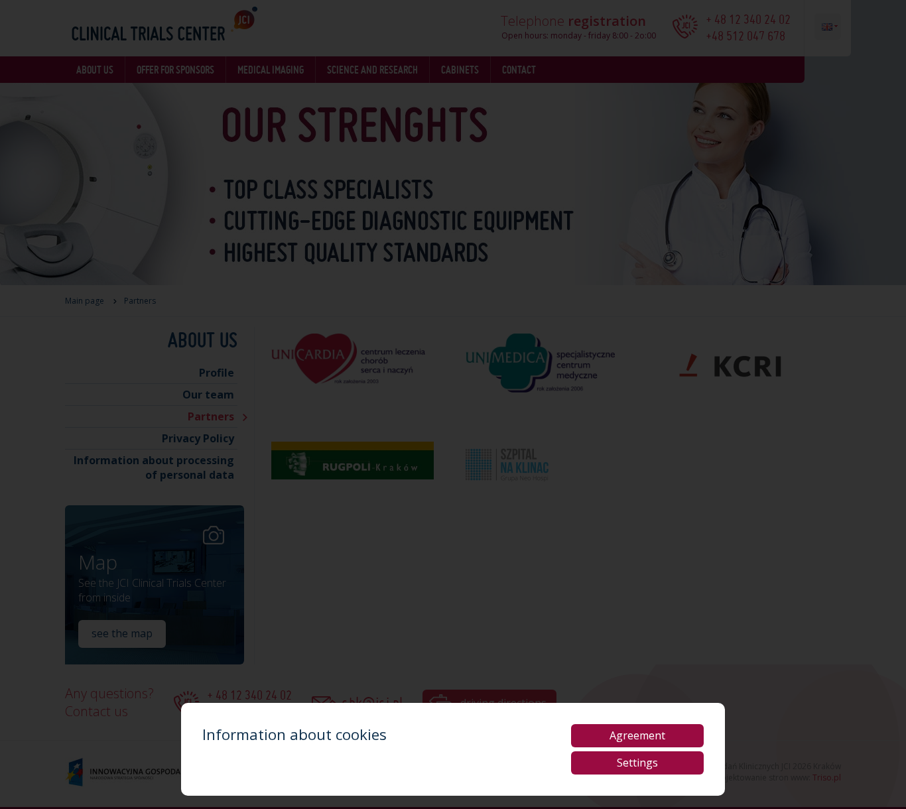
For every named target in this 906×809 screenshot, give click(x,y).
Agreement (637, 735)
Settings (637, 762)
